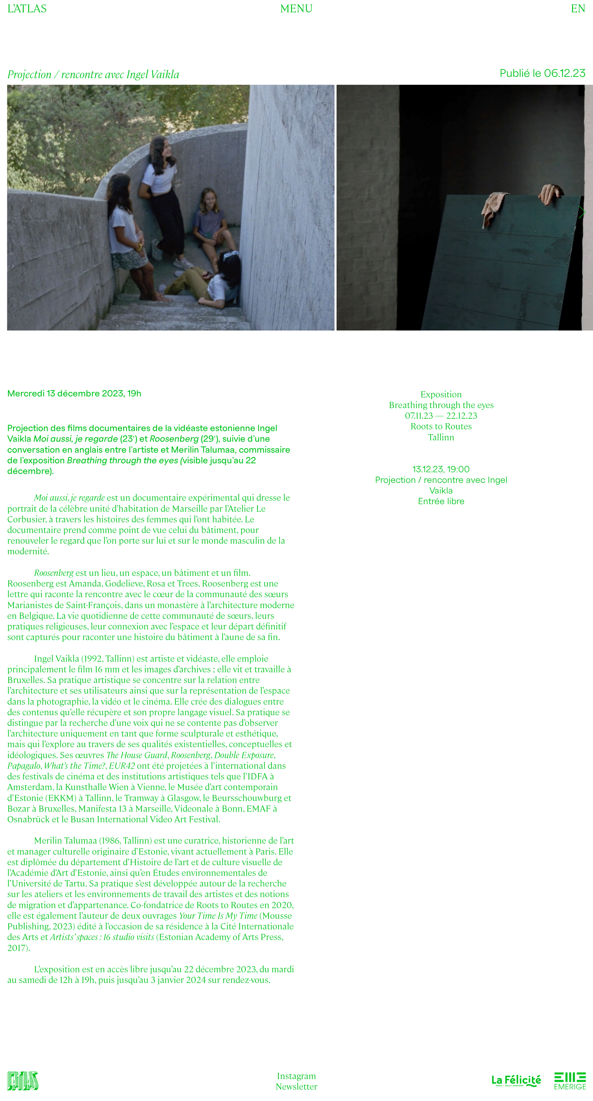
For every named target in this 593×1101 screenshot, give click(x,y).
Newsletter (296, 1086)
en (578, 7)
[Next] (582, 212)
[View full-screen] (576, 98)
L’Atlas (27, 7)
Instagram (296, 1075)
